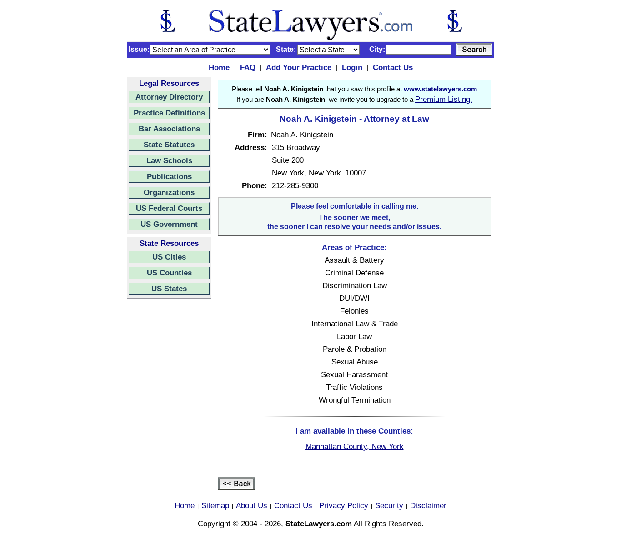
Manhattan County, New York (354, 446)
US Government (169, 224)
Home (219, 67)
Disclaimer (428, 505)
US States (169, 288)
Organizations (169, 192)
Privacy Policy (343, 505)
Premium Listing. (443, 99)
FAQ (247, 67)
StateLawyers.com (318, 523)
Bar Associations (169, 128)
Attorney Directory (169, 96)
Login (352, 67)
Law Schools (169, 160)
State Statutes (169, 144)
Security (389, 505)
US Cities (169, 256)
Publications (169, 176)
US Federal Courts (169, 208)
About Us (251, 505)
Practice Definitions (169, 112)
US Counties (169, 272)
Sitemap (215, 505)
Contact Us (393, 67)
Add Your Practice (298, 67)
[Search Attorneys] (474, 49)
